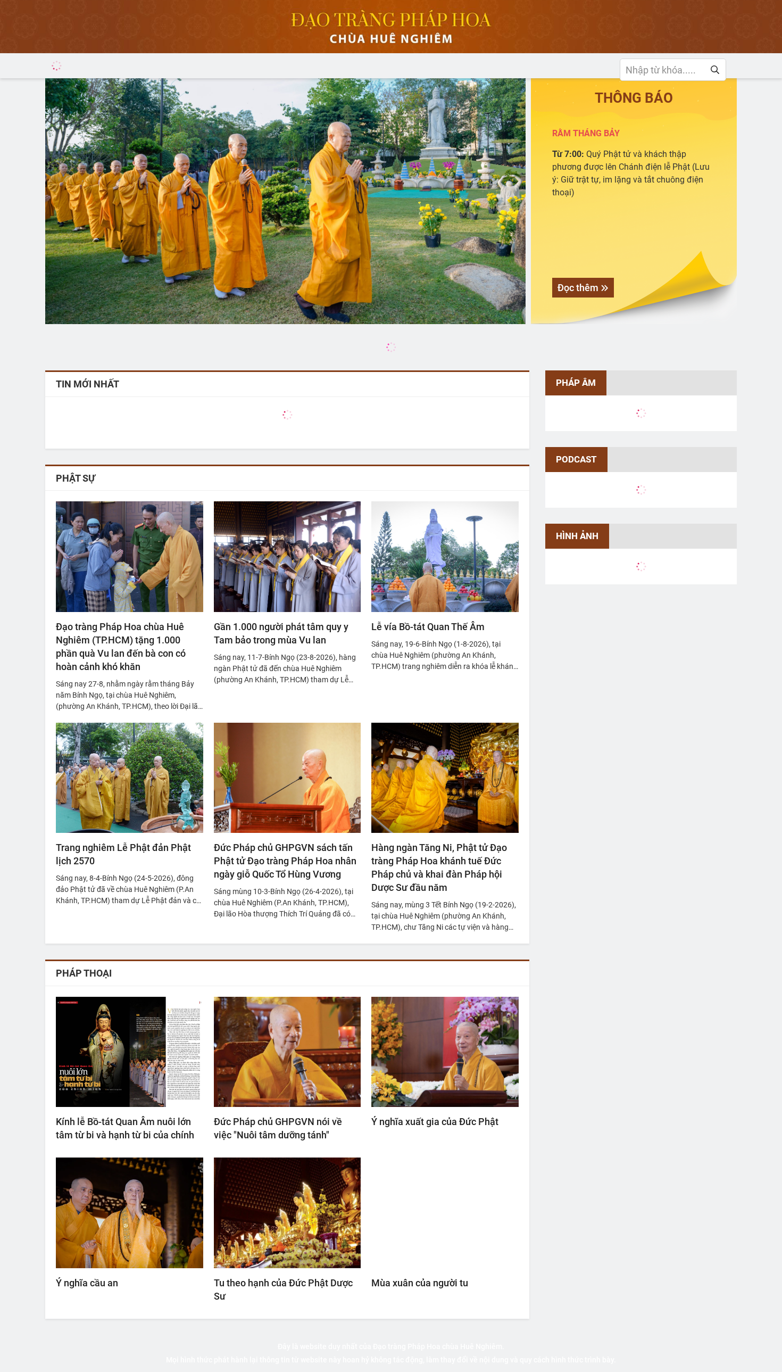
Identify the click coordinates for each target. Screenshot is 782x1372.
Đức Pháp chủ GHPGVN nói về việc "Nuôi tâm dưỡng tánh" (278, 1128)
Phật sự (75, 478)
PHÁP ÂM (576, 382)
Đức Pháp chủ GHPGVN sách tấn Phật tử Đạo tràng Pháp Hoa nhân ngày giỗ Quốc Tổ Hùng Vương (285, 861)
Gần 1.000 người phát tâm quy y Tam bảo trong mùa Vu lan (281, 633)
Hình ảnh (577, 536)
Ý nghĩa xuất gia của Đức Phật (434, 1121)
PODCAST (576, 459)
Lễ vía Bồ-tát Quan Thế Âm (428, 626)
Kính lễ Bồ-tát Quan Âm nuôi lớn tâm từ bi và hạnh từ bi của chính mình (125, 1129)
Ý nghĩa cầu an (87, 1282)
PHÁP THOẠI (84, 973)
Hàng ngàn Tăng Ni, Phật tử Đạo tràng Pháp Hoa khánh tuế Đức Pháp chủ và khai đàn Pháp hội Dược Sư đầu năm (439, 867)
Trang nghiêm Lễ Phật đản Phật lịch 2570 (123, 854)
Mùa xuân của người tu (419, 1282)
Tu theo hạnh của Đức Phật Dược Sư (283, 1289)
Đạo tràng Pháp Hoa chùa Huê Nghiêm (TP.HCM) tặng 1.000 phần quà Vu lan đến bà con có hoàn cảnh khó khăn (121, 646)
